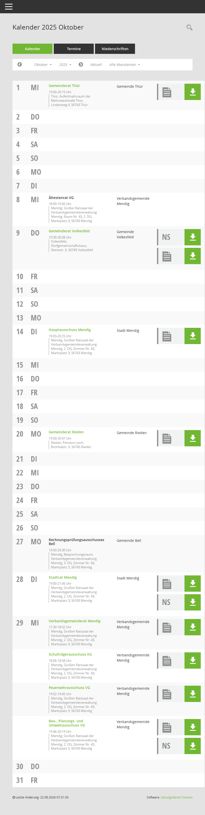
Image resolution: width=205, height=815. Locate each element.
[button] (192, 92)
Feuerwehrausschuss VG (69, 687)
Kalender (32, 48)
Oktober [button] (41, 64)
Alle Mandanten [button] (123, 64)
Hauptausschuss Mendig (70, 329)
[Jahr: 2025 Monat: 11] (81, 64)
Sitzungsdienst (176, 797)
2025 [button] (63, 64)
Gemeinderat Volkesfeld (69, 231)
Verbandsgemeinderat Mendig (74, 621)
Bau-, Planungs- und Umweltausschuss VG (67, 723)
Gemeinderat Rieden (66, 432)
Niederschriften (115, 48)
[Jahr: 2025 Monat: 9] (20, 64)
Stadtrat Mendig (63, 577)
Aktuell (96, 64)
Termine (74, 48)
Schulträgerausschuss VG (70, 654)
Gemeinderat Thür (64, 85)
